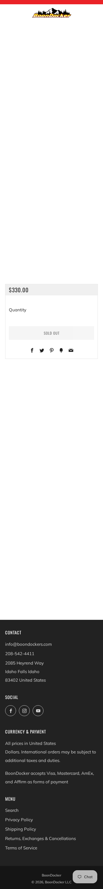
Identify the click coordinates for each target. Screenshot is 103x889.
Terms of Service (21, 848)
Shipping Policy (20, 829)
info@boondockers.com (28, 644)
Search (12, 810)
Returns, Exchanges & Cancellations (40, 838)
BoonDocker (51, 875)
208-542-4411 (19, 653)
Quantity (17, 309)
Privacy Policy (19, 819)
